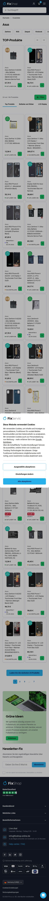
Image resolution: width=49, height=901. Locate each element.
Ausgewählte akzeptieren (24, 467)
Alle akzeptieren (24, 481)
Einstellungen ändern (24, 474)
